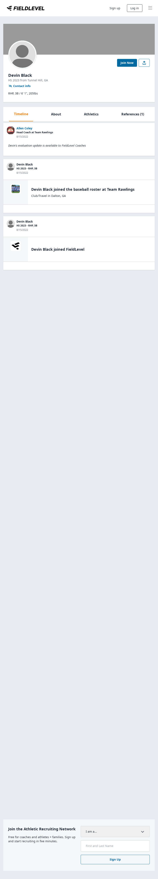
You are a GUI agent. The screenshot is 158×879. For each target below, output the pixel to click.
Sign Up (115, 859)
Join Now (127, 63)
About (56, 114)
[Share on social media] (144, 63)
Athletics (91, 114)
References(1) (132, 114)
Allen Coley (24, 128)
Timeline (21, 114)
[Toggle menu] (150, 8)
